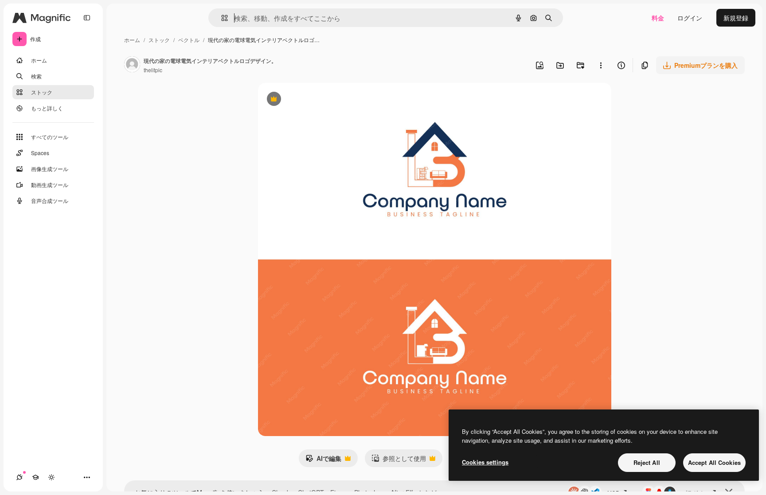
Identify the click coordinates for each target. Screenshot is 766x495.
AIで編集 (323, 460)
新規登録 (735, 17)
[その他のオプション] (601, 65)
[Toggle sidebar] (87, 18)
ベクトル (188, 39)
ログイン (689, 17)
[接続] (19, 477)
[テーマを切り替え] (51, 477)
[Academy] (35, 477)
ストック (159, 39)
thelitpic (153, 70)
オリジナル (319, 100)
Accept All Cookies (714, 462)
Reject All (646, 462)
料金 (658, 17)
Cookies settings (485, 462)
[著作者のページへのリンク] (132, 65)
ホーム (132, 39)
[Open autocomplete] (221, 18)
